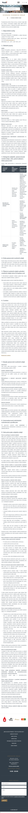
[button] (18, 2)
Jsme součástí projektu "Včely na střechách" (14, 731)
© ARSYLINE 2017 (14, 809)
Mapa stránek (14, 745)
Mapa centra (14, 736)
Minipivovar (14, 738)
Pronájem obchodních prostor (14, 741)
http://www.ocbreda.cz (14, 762)
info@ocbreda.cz (10, 40)
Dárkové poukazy (14, 734)
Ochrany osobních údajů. (14, 766)
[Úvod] (8, 18)
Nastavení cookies (6, 355)
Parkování (14, 743)
